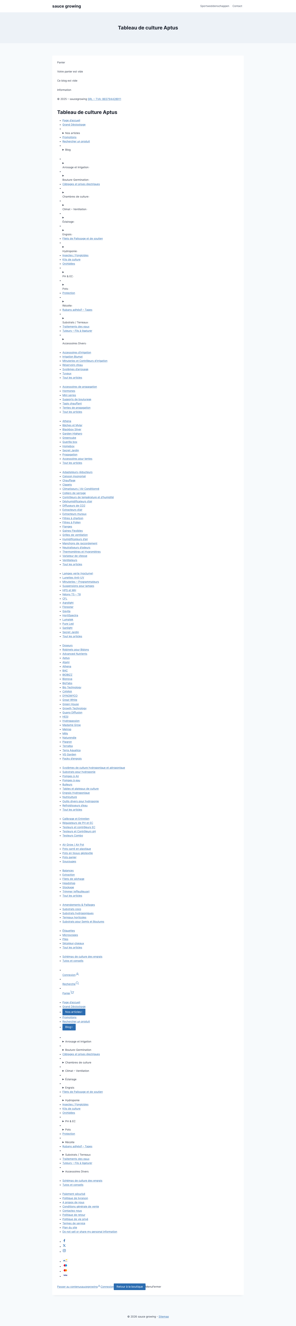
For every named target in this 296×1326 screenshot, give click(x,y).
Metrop (66, 729)
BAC (65, 670)
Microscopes (70, 935)
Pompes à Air (70, 776)
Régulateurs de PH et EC (77, 822)
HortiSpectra (70, 615)
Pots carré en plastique (76, 848)
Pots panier (69, 857)
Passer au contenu (68, 1286)
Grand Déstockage (74, 124)
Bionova (67, 678)
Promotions (69, 137)
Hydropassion (71, 720)
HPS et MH (69, 590)
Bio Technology (71, 687)
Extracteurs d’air (72, 509)
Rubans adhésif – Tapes (77, 309)
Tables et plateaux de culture (80, 788)
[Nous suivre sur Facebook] (64, 1241)
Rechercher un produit (76, 141)
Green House (70, 704)
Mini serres (69, 395)
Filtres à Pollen (71, 522)
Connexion (107, 1286)
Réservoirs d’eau (72, 365)
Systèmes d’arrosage (75, 369)
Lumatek (67, 619)
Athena (66, 421)
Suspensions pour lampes (78, 585)
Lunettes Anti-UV (73, 577)
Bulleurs (67, 784)
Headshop (68, 883)
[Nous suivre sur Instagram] (64, 1251)
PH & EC (70, 1121)
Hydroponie (72, 1100)
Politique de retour (73, 1214)
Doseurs (67, 645)
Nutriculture (69, 797)
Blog (68, 149)
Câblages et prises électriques (81, 184)
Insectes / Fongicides (75, 255)
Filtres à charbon (72, 518)
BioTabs (67, 683)
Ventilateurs (69, 560)
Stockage (68, 887)
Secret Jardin (70, 450)
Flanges (67, 526)
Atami (66, 662)
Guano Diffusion (72, 712)
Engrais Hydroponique (76, 792)
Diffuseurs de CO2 (73, 505)
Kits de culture (71, 259)
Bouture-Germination (78, 1049)
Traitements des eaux (75, 326)
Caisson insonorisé (74, 476)
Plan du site (69, 1227)
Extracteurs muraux (74, 513)
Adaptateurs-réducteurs (77, 472)
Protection (68, 292)
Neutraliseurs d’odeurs (76, 547)
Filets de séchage (73, 878)
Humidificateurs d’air (75, 539)
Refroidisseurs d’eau (75, 805)
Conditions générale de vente (80, 1206)
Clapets (67, 484)
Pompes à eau (71, 780)
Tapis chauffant (72, 403)
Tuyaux (66, 373)
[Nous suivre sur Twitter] (64, 1246)
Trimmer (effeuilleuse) (76, 891)
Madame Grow (71, 725)
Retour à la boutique (130, 1286)
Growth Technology (74, 708)
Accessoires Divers (77, 1171)
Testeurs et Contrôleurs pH (79, 831)
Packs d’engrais (72, 758)
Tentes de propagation (76, 407)
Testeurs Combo (72, 835)
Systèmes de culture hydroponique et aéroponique (93, 767)
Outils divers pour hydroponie (80, 801)
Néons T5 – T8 (71, 594)
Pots (68, 1129)
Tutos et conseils (72, 960)
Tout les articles (72, 377)
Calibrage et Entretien (75, 818)
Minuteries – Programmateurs (80, 581)
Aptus (66, 657)
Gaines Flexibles (72, 530)
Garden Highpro (72, 433)
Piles (65, 939)
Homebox (68, 446)
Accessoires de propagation (79, 386)
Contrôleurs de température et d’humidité (88, 497)
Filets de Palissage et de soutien (82, 238)
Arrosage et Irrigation (78, 1041)
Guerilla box (69, 441)
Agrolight (68, 602)
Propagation (69, 454)
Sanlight (67, 627)
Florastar (67, 606)
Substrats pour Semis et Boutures (83, 921)
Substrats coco (71, 909)
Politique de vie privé (75, 1219)
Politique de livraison (75, 1198)
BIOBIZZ (67, 674)
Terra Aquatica (71, 750)
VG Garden (69, 754)
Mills (65, 733)
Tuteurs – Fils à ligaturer (77, 330)
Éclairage (70, 1079)
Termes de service (73, 1223)
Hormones (68, 390)
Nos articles (72, 133)
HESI (65, 716)
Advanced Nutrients (74, 653)
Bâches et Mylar (72, 425)
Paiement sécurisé (73, 1193)
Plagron (67, 741)
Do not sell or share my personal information (89, 1231)
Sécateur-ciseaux (73, 943)
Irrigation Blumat (72, 356)
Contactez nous (72, 1210)
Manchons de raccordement (79, 543)
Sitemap (164, 1316)
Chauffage (68, 480)
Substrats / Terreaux (78, 1154)
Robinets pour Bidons (75, 649)
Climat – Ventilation (77, 1070)
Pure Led (68, 623)
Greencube (69, 437)
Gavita (66, 611)
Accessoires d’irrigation (76, 352)
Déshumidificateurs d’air (77, 501)
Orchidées (68, 263)
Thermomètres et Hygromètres (81, 551)
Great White (69, 699)
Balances (68, 870)
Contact (237, 6)
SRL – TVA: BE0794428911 (104, 99)
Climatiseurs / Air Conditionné (80, 488)
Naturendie (69, 737)
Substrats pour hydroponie (78, 771)
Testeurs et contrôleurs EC (78, 827)
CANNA (67, 691)
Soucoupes (69, 861)
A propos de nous (73, 1202)
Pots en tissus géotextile (77, 853)
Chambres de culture (78, 1062)
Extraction (68, 874)
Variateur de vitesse (74, 555)
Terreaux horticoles (74, 917)
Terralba (67, 745)
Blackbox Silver (71, 429)
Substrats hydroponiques (78, 913)
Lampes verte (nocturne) (77, 573)
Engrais (69, 1087)
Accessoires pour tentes (77, 458)
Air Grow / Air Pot (73, 844)
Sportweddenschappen (214, 6)
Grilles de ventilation (75, 534)
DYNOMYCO (70, 695)
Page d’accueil (71, 120)
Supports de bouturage (76, 399)
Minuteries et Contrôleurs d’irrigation (84, 360)
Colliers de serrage (74, 493)
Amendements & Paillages (78, 904)
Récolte (69, 1142)
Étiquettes (68, 930)
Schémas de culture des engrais (82, 956)
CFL (64, 598)
